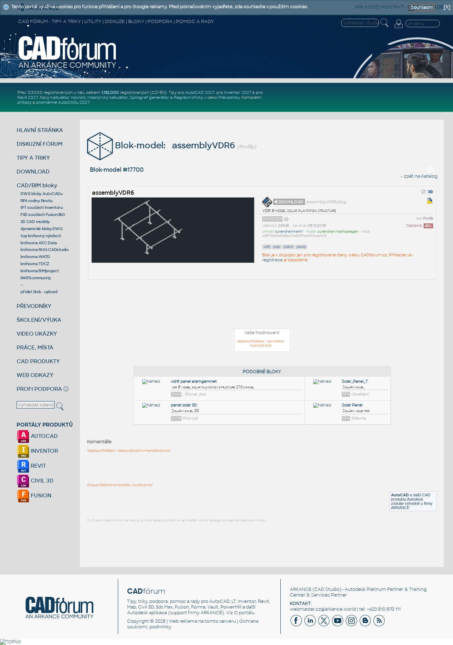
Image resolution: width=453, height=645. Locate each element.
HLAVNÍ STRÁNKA (40, 130)
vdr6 (267, 247)
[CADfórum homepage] (67, 67)
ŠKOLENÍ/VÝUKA (39, 319)
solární (288, 247)
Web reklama (183, 621)
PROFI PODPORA (39, 389)
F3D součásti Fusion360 (43, 214)
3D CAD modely (35, 221)
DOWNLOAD (33, 171)
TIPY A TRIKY (33, 157)
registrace (272, 259)
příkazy (24, 102)
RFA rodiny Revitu (37, 200)
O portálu (244, 613)
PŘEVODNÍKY (34, 306)
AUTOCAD (43, 436)
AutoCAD (400, 495)
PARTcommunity (36, 277)
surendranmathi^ (289, 231)
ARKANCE (300, 589)
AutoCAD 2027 (199, 92)
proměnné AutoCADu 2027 (63, 102)
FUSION (40, 495)
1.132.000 (110, 92)
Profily (428, 218)
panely (301, 247)
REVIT (37, 465)
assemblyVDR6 (113, 192)
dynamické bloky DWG (41, 228)
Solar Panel (352, 405)
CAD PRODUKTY (38, 361)
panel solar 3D (184, 405)
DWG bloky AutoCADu (42, 193)
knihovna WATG (35, 256)
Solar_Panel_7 (355, 381)
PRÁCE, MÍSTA (35, 347)
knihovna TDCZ (35, 263)
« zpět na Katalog (419, 176)
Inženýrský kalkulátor (107, 97)
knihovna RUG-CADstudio (45, 249)
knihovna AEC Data (39, 242)
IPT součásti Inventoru (42, 207)
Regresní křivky (188, 97)
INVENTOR (43, 450)
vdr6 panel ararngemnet (194, 381)
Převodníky (229, 97)
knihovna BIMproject (40, 270)
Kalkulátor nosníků (68, 97)
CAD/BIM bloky (37, 185)
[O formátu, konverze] (286, 218)
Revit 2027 (27, 97)
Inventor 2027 (237, 92)
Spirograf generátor (149, 97)
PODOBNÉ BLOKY (262, 372)
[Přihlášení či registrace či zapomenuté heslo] (398, 27)
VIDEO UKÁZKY (37, 333)
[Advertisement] (262, 305)
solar (276, 247)
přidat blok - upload (39, 291)
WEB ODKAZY (35, 375)
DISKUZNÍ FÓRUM (40, 144)
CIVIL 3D (41, 480)
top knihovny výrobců (41, 235)
